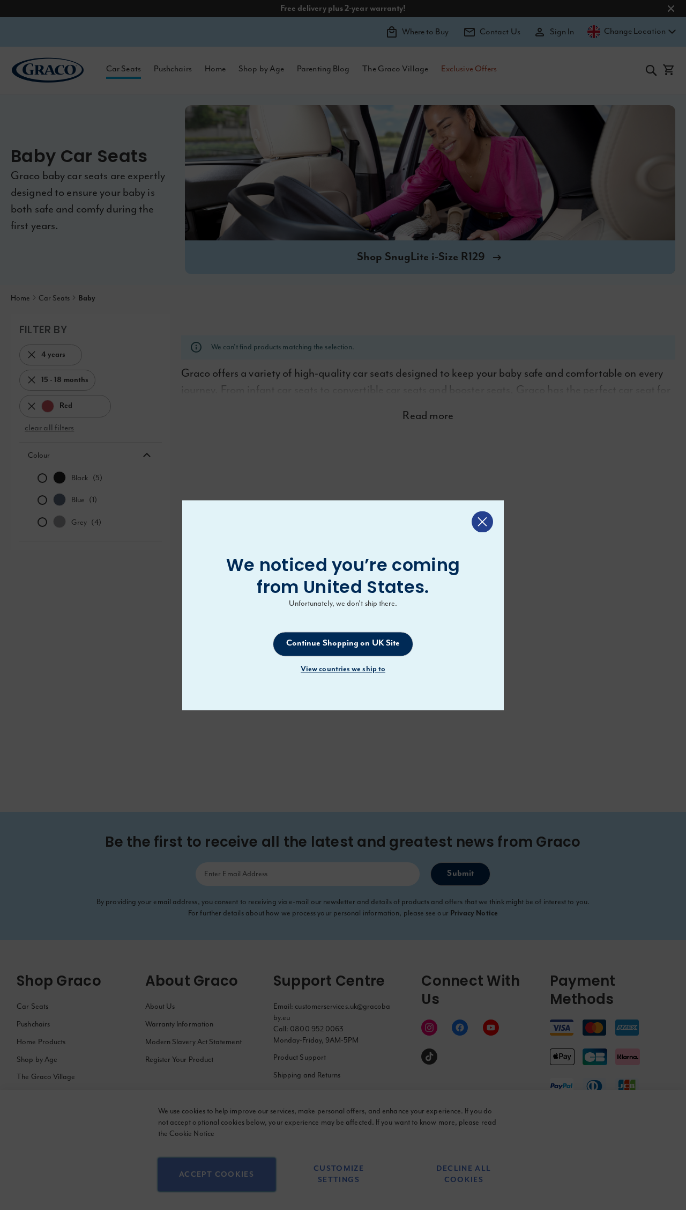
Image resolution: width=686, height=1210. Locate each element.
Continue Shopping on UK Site (343, 644)
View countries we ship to (343, 669)
